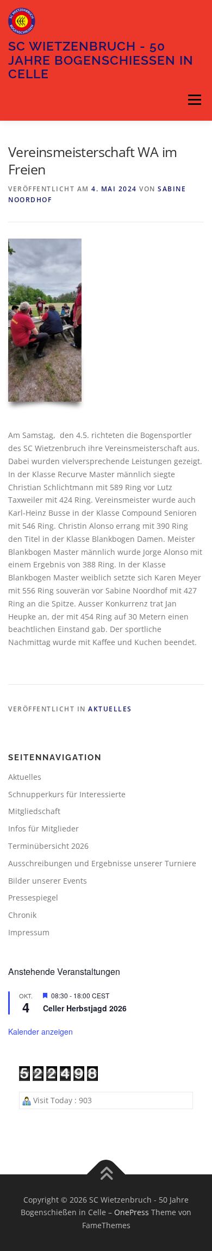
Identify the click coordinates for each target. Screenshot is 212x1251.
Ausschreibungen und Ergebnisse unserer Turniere (102, 863)
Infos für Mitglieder (43, 828)
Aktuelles (110, 709)
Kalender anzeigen (40, 1031)
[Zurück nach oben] (106, 1174)
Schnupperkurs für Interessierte (67, 794)
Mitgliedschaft (34, 811)
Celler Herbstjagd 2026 (85, 1008)
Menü (194, 100)
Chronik (22, 915)
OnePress (131, 1212)
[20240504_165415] (45, 320)
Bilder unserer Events (47, 880)
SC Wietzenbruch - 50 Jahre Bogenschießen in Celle (101, 60)
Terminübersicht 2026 (48, 846)
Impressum (28, 932)
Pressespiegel (33, 897)
